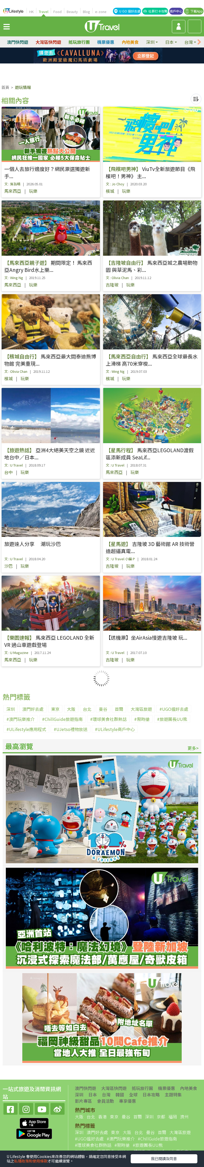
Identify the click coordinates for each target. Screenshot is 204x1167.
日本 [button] (169, 42)
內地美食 (130, 42)
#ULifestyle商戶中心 (115, 729)
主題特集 (173, 1094)
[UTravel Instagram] (26, 1108)
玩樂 (33, 191)
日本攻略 (151, 1094)
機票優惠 (105, 42)
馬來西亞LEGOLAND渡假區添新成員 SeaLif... (150, 453)
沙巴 (8, 566)
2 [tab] (98, 55)
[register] (178, 26)
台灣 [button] (188, 42)
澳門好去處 (33, 709)
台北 (87, 709)
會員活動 (105, 1101)
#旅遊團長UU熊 (172, 719)
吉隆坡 (112, 284)
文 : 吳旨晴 (12, 183)
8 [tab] (114, 62)
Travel (43, 11)
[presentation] (199, 42)
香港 (102, 1116)
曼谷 (103, 709)
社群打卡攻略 (158, 11)
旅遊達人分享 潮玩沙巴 (32, 543)
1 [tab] (90, 55)
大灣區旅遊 (141, 709)
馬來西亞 (12, 191)
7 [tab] (106, 62)
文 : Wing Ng (13, 277)
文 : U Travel (13, 465)
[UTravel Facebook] (10, 1108)
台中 (8, 472)
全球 (133, 1094)
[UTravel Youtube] (42, 1108)
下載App (196, 11)
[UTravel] (102, 26)
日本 (92, 1094)
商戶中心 (176, 11)
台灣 (106, 1094)
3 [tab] (106, 55)
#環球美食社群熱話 (108, 719)
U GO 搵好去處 (130, 11)
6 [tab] (98, 62)
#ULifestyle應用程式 (26, 729)
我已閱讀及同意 (164, 1158)
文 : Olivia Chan (117, 277)
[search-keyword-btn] (194, 26)
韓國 (120, 1094)
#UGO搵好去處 (173, 709)
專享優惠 (127, 1101)
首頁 (5, 87)
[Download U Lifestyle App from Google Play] (34, 1133)
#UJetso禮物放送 (70, 729)
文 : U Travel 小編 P (120, 558)
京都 (161, 1116)
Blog (86, 11)
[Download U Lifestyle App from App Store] (34, 1122)
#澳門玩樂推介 (20, 719)
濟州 (184, 1116)
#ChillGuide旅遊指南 (62, 719)
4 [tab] (114, 55)
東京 (55, 709)
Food (57, 11)
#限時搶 (142, 719)
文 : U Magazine (16, 652)
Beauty (72, 11)
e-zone (101, 11)
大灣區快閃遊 (48, 42)
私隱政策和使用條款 (31, 1161)
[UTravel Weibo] (57, 1108)
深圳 (10, 709)
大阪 (71, 709)
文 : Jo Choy (115, 183)
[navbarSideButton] (6, 26)
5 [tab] (90, 62)
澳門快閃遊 (17, 42)
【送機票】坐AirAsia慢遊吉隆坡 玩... (146, 637)
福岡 (172, 1116)
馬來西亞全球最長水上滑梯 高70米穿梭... (152, 360)
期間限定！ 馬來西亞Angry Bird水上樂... (48, 266)
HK (31, 11)
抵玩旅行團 (79, 42)
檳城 (110, 191)
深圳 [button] (150, 42)
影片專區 (83, 1101)
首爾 (119, 709)
